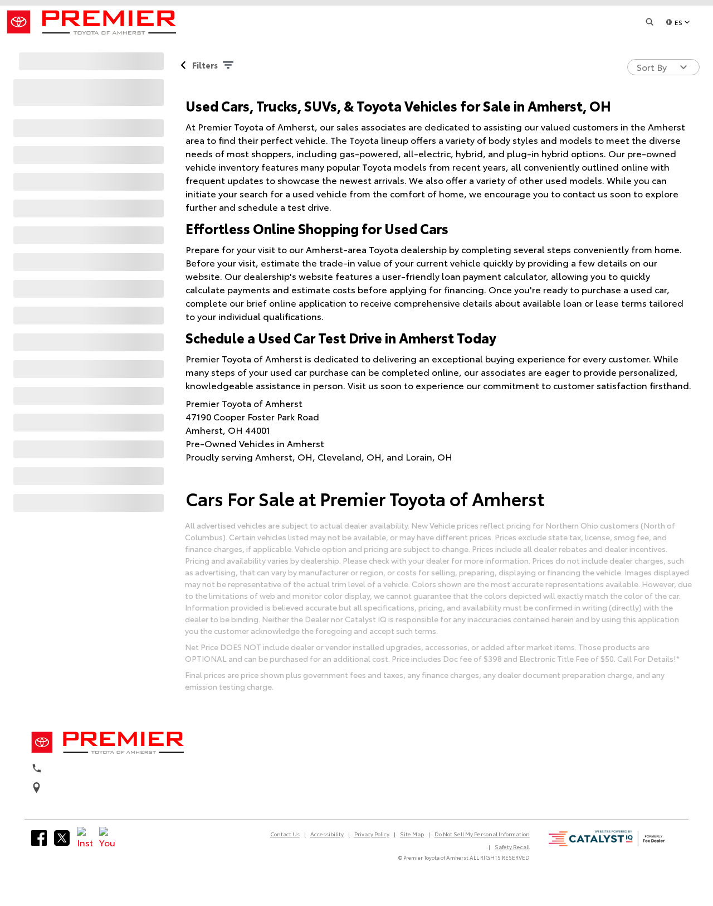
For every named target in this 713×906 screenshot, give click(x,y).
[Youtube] (107, 838)
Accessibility (327, 834)
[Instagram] (84, 838)
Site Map (412, 834)
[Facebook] (39, 838)
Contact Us (285, 834)
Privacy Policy (371, 834)
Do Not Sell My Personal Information (482, 834)
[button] (650, 22)
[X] (62, 838)
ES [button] (678, 22)
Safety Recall (512, 846)
